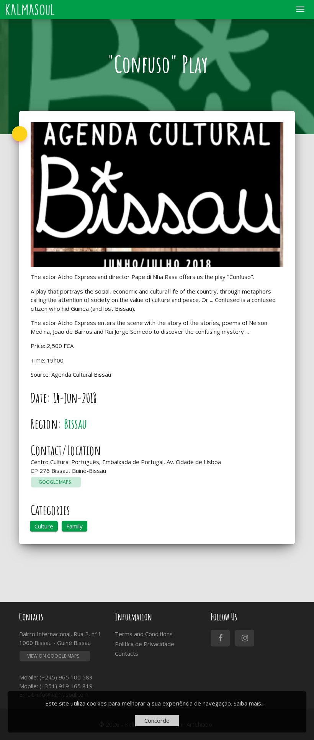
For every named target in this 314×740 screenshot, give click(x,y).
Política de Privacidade (144, 644)
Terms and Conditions (144, 634)
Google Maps (56, 482)
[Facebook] (220, 638)
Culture (43, 526)
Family (74, 526)
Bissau (75, 423)
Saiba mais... (249, 703)
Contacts (126, 653)
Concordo (157, 720)
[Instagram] (244, 638)
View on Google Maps (53, 656)
